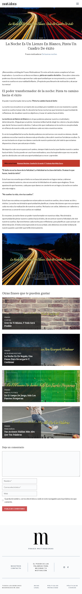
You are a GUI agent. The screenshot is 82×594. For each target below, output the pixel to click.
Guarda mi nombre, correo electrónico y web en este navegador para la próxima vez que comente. (40, 500)
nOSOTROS (16, 566)
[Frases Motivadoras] (9, 3)
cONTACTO (16, 568)
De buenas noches (49, 54)
